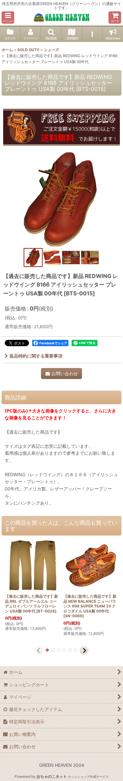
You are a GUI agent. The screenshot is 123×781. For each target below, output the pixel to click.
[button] (8, 17)
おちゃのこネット (52, 776)
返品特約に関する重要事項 (35, 355)
